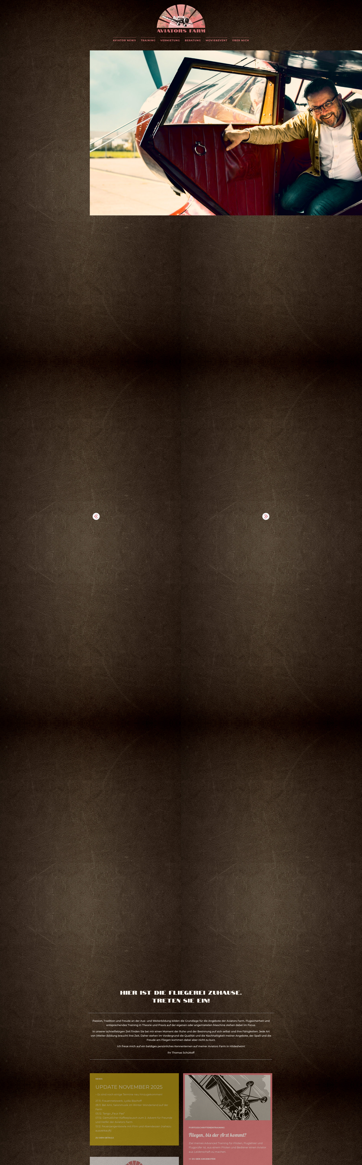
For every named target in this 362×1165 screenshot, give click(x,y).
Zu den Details (104, 1134)
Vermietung (170, 40)
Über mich (240, 40)
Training (148, 40)
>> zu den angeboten (202, 1155)
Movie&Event (216, 40)
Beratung (193, 40)
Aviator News (124, 40)
